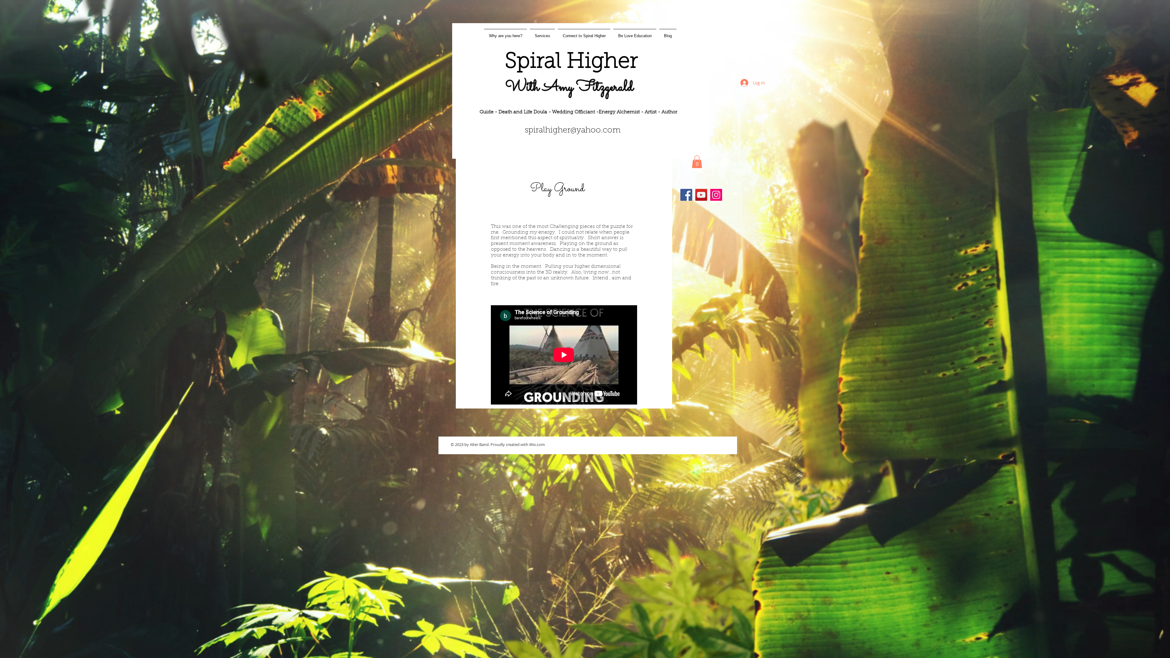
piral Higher (577, 62)
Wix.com (537, 444)
